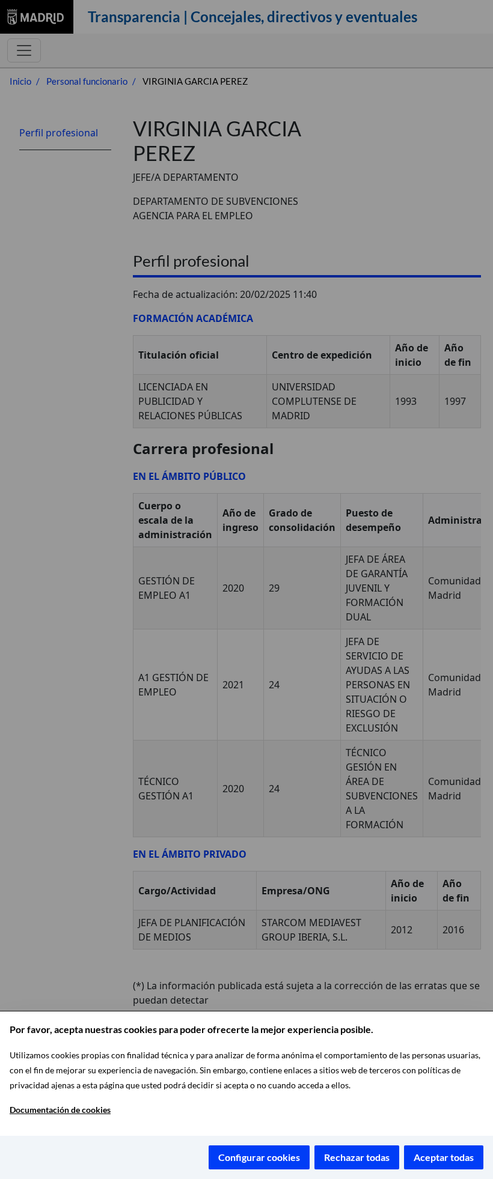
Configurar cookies (259, 1157)
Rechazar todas (357, 1157)
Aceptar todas (444, 1157)
